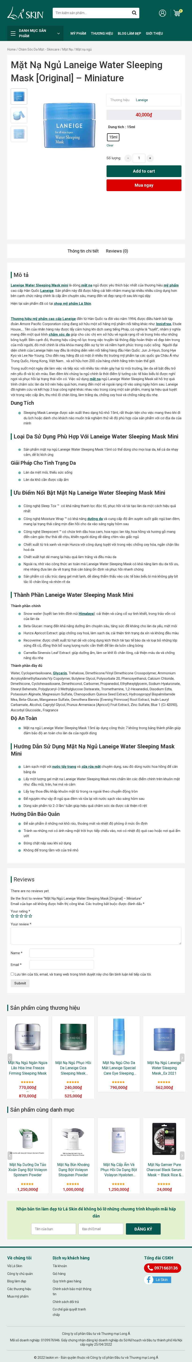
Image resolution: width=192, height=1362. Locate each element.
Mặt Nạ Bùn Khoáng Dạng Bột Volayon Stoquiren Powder (27, 1169)
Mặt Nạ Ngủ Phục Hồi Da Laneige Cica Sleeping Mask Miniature (28, 1068)
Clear (110, 145)
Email (16, 965)
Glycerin (60, 673)
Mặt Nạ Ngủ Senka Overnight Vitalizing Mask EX (164, 1169)
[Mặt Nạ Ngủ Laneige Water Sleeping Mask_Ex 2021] (119, 1037)
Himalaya (86, 614)
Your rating (20, 911)
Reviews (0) (117, 251)
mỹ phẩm (171, 285)
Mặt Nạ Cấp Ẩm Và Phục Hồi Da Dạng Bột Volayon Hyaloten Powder (73, 1170)
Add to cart (144, 171)
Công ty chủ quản (20, 1274)
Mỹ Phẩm (78, 33)
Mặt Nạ (67, 49)
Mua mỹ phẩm (18, 1296)
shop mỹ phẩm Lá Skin (72, 303)
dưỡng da (95, 519)
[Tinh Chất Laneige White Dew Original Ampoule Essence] (164, 1037)
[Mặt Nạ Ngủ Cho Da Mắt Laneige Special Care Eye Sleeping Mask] (73, 1037)
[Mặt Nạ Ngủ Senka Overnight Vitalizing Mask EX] (164, 1139)
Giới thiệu (154, 33)
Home (11, 49)
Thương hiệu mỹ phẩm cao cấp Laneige (43, 319)
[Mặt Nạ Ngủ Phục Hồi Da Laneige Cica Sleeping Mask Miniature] (28, 1037)
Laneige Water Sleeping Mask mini (39, 285)
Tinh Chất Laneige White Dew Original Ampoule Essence (164, 1068)
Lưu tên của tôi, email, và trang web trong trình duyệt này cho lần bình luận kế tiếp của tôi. (83, 974)
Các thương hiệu (19, 1289)
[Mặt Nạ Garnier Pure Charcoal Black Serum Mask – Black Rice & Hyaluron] (119, 1139)
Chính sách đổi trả (66, 1302)
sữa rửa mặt (91, 767)
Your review (21, 924)
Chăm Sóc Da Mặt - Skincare (38, 49)
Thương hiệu (102, 33)
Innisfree (163, 324)
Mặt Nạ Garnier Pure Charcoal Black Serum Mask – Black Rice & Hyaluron (119, 1170)
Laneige (142, 100)
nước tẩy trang (64, 767)
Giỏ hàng (59, 1274)
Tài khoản (60, 1266)
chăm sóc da (59, 334)
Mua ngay (144, 185)
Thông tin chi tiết (83, 251)
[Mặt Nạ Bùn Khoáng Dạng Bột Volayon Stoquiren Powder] (28, 1139)
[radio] (113, 137)
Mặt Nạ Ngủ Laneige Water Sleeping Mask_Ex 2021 (119, 1068)
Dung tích (116, 127)
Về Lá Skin (14, 1266)
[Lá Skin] (25, 13)
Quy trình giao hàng (67, 1281)
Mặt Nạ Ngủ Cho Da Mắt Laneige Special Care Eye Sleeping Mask (73, 1068)
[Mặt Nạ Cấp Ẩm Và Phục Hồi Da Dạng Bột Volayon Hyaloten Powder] (73, 1139)
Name (16, 953)
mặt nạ (86, 285)
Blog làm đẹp (129, 33)
